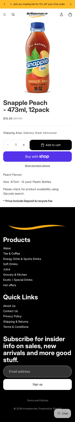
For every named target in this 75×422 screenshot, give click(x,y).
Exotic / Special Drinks (17, 280)
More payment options (37, 165)
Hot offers (9, 285)
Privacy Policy (12, 316)
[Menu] (4, 14)
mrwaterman (30, 408)
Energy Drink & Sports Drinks (22, 258)
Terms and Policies (37, 400)
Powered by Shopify (50, 408)
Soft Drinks (10, 264)
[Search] (13, 14)
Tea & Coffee (11, 253)
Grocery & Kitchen (15, 274)
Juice (6, 269)
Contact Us (10, 311)
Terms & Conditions (15, 327)
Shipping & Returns (15, 321)
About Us (9, 305)
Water (7, 248)
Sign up (38, 384)
